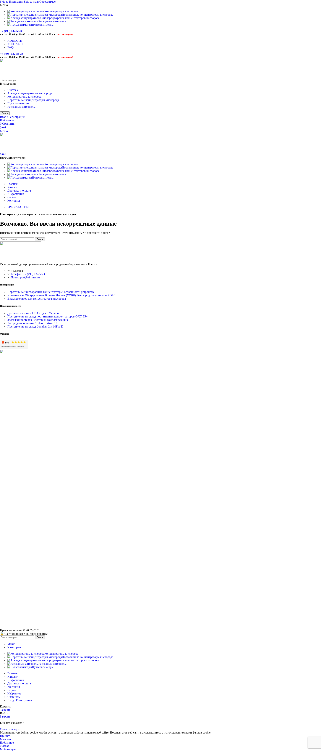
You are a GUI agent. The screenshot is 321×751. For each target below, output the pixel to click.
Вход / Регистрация (19, 700)
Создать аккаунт (10, 729)
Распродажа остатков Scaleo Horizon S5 (32, 323)
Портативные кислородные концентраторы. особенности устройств (50, 291)
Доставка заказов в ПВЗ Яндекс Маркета (33, 313)
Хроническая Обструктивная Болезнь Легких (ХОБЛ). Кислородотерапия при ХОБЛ (61, 295)
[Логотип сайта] (21, 76)
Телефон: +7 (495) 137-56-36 (28, 274)
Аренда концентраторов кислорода (29, 93)
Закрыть (5, 709)
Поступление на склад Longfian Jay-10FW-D (35, 326)
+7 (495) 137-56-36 (11, 31)
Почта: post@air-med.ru (25, 277)
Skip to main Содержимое (40, 1)
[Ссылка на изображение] (20, 258)
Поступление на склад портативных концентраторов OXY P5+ (47, 316)
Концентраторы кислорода (24, 96)
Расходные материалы (21, 106)
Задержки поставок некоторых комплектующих (37, 319)
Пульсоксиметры (18, 103)
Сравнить (13, 696)
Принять (5, 735)
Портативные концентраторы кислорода (33, 100)
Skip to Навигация (12, 1)
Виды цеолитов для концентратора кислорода (36, 298)
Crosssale (13, 90)
